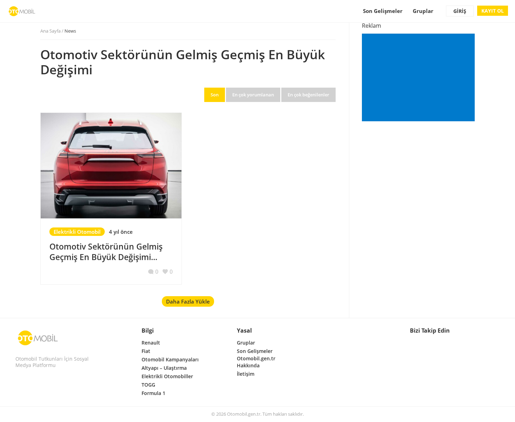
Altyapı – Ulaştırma (164, 368)
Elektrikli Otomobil (77, 231)
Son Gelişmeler (383, 10)
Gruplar (423, 10)
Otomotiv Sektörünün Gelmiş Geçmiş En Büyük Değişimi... (106, 252)
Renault (151, 342)
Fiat (146, 351)
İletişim (245, 373)
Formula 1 (153, 393)
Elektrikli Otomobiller (167, 376)
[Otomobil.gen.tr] (38, 337)
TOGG (148, 384)
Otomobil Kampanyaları (170, 359)
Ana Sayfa (50, 31)
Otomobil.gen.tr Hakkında (256, 362)
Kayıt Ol (492, 10)
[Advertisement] (419, 78)
